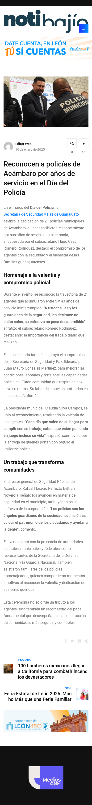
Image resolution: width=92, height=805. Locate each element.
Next (68, 688)
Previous (24, 660)
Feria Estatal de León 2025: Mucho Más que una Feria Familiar (37, 696)
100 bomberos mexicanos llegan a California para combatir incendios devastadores (53, 671)
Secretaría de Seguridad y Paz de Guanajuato (41, 214)
